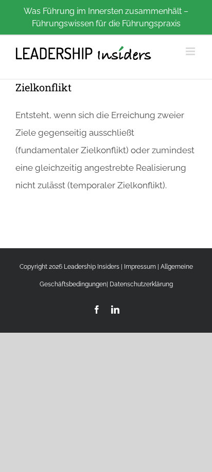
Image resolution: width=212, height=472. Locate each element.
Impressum (140, 266)
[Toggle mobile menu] (191, 51)
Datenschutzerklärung (141, 284)
